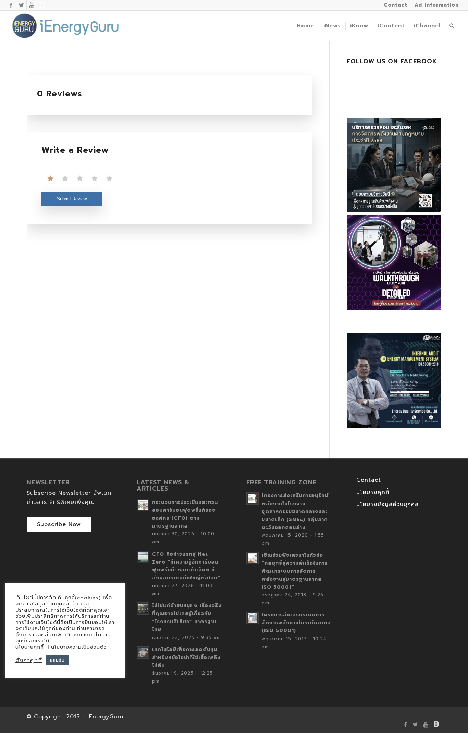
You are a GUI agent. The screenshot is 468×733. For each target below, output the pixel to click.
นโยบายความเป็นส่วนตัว (79, 647)
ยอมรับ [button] (57, 660)
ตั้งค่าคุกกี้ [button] (28, 660)
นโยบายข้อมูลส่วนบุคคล (387, 504)
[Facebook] (11, 5)
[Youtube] (32, 5)
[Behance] (42, 5)
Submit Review (72, 198)
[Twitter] (21, 5)
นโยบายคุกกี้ (373, 492)
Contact (368, 480)
